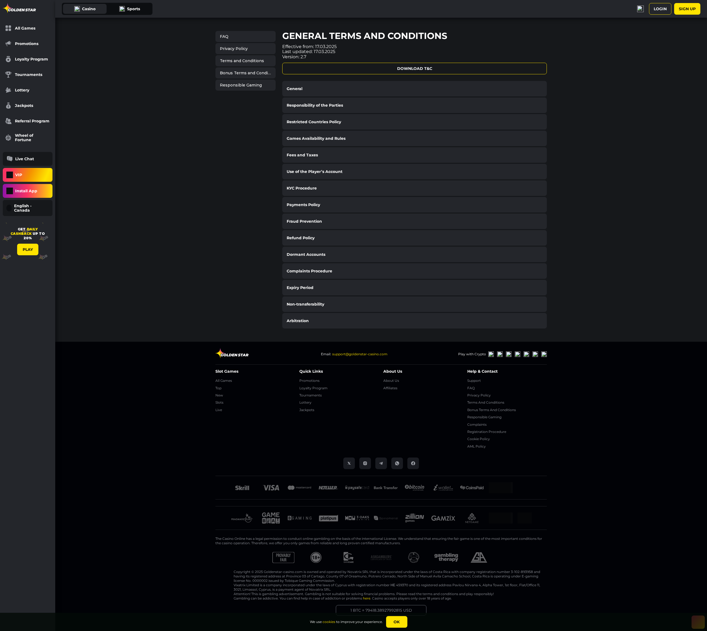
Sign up (687, 8)
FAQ (224, 36)
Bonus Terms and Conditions (248, 72)
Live (218, 410)
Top (218, 388)
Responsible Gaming (241, 85)
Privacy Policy (234, 48)
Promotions (309, 380)
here (366, 598)
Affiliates (390, 388)
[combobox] (27, 208)
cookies (329, 622)
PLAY (28, 249)
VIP (18, 174)
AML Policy (476, 446)
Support (474, 380)
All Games (223, 380)
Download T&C (414, 68)
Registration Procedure (486, 432)
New (219, 395)
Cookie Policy (478, 439)
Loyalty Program (313, 388)
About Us (391, 380)
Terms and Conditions (242, 60)
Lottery (305, 402)
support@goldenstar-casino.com (359, 354)
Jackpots (306, 410)
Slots (219, 402)
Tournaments (310, 395)
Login (660, 8)
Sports (133, 8)
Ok (397, 621)
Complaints (477, 424)
